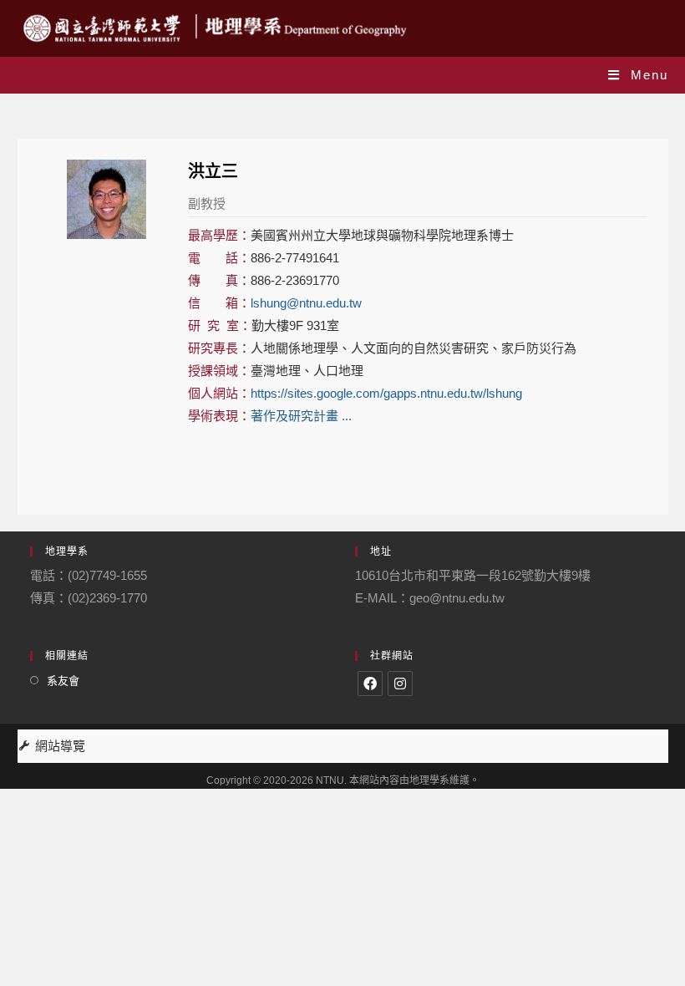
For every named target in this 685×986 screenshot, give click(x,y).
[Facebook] (370, 683)
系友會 (63, 680)
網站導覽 (60, 746)
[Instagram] (400, 683)
